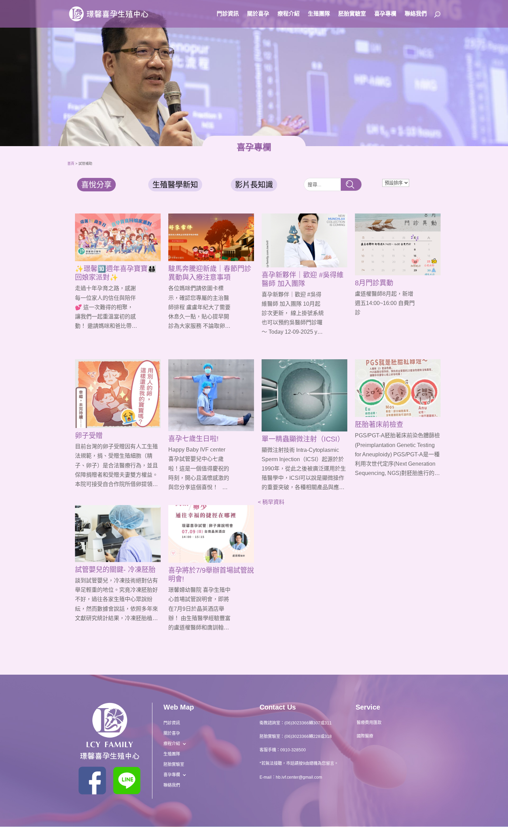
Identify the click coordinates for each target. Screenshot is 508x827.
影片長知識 (254, 184)
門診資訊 (228, 14)
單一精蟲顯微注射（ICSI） (303, 439)
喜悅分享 (96, 184)
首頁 (70, 163)
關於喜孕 (258, 14)
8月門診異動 (374, 283)
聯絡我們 (416, 14)
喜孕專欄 (385, 14)
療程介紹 (288, 14)
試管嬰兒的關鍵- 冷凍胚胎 (115, 569)
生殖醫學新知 (175, 184)
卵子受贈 (89, 435)
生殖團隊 (319, 14)
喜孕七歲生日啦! (193, 439)
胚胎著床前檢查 (379, 424)
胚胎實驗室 (352, 14)
